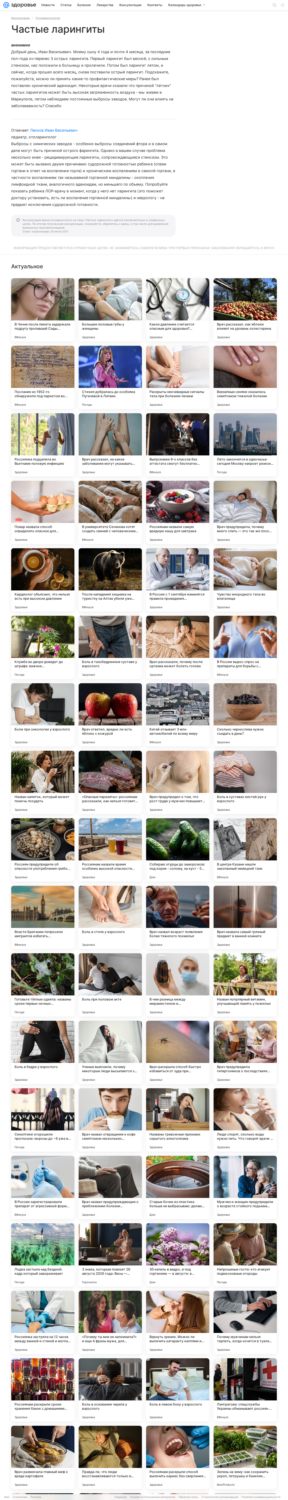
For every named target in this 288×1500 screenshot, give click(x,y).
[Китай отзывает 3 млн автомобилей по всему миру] (177, 715)
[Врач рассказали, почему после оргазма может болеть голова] (177, 647)
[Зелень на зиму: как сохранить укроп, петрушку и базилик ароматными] (245, 1457)
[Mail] (6, 5)
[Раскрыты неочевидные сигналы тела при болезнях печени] (177, 377)
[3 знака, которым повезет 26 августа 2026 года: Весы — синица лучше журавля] (110, 1255)
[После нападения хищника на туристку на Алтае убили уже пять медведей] (110, 580)
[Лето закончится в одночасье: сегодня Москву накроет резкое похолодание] (245, 445)
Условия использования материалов (152, 1497)
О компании (20, 1497)
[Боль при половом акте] (110, 985)
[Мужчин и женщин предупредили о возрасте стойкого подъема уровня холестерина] (245, 1187)
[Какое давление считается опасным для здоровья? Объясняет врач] (177, 310)
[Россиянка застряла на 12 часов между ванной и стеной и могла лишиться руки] (42, 1322)
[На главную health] (22, 5)
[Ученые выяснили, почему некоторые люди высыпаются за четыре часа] (110, 1052)
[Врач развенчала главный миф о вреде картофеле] (42, 1457)
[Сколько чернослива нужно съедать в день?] (245, 715)
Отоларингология (48, 18)
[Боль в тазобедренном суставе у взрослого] (110, 647)
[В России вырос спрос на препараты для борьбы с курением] (245, 647)
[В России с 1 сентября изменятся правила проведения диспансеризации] (177, 580)
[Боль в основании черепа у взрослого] (110, 1390)
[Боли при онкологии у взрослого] (42, 715)
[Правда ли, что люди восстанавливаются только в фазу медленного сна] (110, 1457)
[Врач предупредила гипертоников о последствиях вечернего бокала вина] (245, 1052)
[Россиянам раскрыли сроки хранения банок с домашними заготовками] (42, 1390)
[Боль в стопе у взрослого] (110, 917)
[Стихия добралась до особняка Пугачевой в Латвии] (110, 377)
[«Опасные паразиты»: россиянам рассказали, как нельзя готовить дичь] (110, 782)
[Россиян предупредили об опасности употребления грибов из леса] (42, 850)
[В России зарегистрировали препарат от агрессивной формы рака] (42, 1187)
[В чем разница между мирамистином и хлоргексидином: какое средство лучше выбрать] (177, 985)
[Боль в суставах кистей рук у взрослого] (245, 782)
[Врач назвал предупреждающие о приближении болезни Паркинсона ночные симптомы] (110, 1187)
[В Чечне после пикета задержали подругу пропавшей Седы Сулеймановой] (42, 310)
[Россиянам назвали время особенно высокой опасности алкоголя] (110, 850)
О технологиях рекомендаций (220, 1497)
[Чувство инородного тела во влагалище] (245, 580)
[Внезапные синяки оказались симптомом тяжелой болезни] (245, 377)
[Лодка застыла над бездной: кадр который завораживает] (42, 1255)
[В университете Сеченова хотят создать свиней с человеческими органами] (110, 512)
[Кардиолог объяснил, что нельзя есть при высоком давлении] (42, 580)
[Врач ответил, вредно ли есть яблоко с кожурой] (110, 715)
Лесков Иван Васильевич (53, 130)
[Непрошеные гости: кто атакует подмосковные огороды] (245, 1255)
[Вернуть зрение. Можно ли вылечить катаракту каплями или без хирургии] (177, 1322)
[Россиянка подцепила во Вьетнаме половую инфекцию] (42, 445)
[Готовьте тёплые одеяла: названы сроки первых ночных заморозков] (42, 985)
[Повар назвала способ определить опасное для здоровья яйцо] (42, 512)
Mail (6, 1497)
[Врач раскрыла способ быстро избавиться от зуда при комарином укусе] (177, 1052)
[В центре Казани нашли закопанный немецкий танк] (245, 850)
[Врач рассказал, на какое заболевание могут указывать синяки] (110, 445)
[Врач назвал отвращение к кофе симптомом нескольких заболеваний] (110, 1120)
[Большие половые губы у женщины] (110, 310)
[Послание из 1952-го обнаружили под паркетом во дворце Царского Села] (42, 377)
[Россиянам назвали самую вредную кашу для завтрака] (177, 512)
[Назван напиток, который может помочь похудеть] (42, 782)
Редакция (121, 1497)
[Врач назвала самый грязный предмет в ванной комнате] (245, 917)
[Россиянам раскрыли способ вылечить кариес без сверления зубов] (177, 1457)
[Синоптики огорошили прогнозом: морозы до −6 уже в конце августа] (42, 1120)
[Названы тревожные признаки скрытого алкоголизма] (177, 1120)
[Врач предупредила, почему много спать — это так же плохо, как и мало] (245, 512)
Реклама (36, 1497)
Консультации (20, 18)
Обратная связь (188, 1497)
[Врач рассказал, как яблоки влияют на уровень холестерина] (245, 310)
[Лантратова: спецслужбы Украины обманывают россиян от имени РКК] (245, 1390)
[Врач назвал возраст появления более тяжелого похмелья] (177, 917)
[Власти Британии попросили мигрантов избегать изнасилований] (42, 917)
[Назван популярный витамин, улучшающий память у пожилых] (245, 985)
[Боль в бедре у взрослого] (42, 1052)
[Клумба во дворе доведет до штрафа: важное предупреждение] (42, 647)
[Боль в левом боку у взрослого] (177, 1390)
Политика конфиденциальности (261, 1497)
